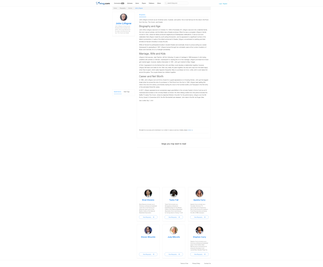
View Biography (147, 217)
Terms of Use (184, 263)
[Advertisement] (123, 64)
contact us (190, 130)
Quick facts (117, 91)
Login (220, 3)
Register (225, 3)
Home (115, 8)
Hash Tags (126, 91)
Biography (122, 8)
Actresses (129, 3)
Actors (137, 3)
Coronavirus (119, 3)
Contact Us (207, 263)
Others (159, 3)
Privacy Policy (196, 263)
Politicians (151, 3)
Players (144, 3)
